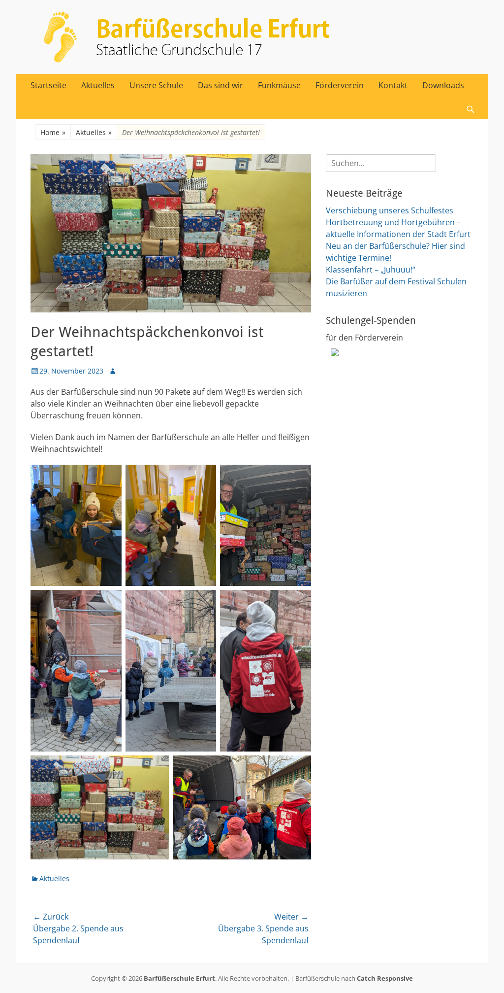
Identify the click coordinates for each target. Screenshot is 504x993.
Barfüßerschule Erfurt (179, 978)
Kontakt (393, 85)
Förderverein (339, 85)
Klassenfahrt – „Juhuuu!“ (370, 269)
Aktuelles (98, 85)
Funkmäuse (279, 85)
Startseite (48, 85)
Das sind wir (220, 85)
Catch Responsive (385, 978)
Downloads (443, 85)
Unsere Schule (156, 85)
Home (52, 132)
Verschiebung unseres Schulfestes (389, 210)
